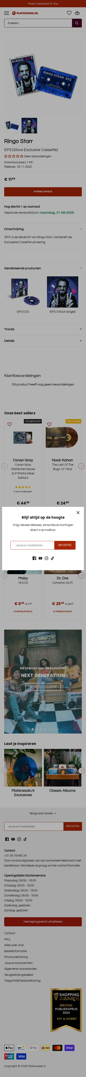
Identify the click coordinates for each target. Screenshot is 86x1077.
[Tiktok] (52, 558)
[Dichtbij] (78, 512)
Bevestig (64, 545)
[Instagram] (46, 558)
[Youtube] (40, 558)
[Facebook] (34, 558)
